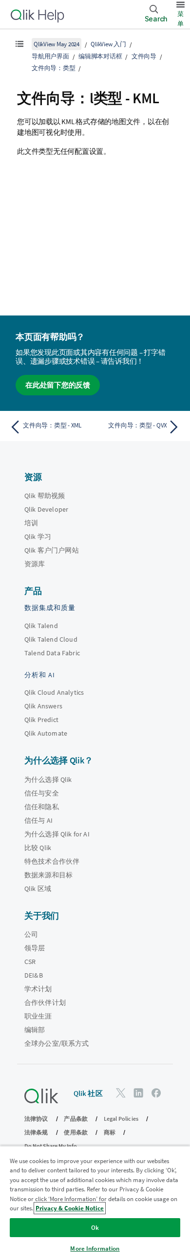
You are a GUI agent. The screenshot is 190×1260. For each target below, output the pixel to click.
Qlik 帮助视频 (44, 495)
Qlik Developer (46, 509)
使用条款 (76, 1132)
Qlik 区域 (37, 888)
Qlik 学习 (37, 536)
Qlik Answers (43, 706)
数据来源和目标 (48, 875)
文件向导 (144, 56)
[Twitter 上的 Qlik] (121, 1092)
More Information (94, 1248)
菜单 (180, 19)
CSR (30, 961)
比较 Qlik (37, 847)
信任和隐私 (41, 806)
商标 (109, 1132)
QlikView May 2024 (56, 44)
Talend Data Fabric (52, 653)
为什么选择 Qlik (48, 779)
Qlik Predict (41, 719)
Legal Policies (121, 1118)
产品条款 (76, 1118)
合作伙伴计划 (45, 1002)
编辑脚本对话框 (100, 56)
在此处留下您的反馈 (57, 384)
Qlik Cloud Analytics (54, 692)
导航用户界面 (50, 56)
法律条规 (36, 1132)
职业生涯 (38, 1016)
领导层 (34, 948)
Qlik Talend (41, 625)
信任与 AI (38, 820)
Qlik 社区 (88, 1093)
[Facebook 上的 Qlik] (156, 1092)
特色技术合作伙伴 (51, 861)
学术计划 (38, 988)
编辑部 (34, 1029)
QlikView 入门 (108, 44)
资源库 (34, 563)
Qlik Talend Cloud (50, 639)
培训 (31, 523)
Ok (95, 1227)
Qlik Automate (45, 733)
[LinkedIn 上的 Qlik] (138, 1092)
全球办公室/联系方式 (56, 1043)
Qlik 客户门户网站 (51, 550)
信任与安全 (41, 793)
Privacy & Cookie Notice (70, 1208)
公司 (31, 934)
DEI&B (33, 975)
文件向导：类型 (53, 68)
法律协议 (36, 1118)
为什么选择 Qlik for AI (57, 834)
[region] (95, 1203)
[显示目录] (19, 44)
